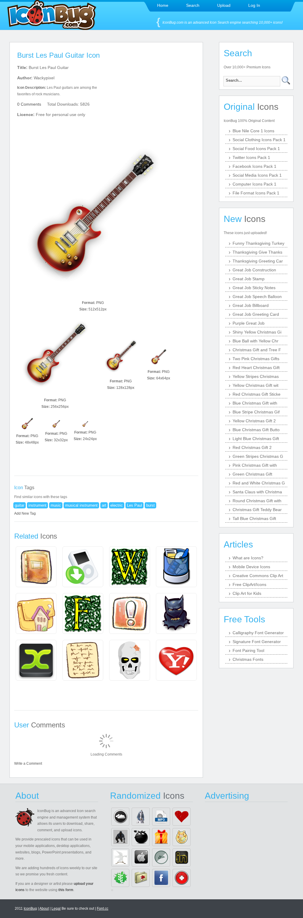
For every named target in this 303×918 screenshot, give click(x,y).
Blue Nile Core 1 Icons (253, 130)
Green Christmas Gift (252, 474)
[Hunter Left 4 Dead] (120, 837)
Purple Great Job (249, 323)
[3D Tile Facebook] (161, 878)
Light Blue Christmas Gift (256, 438)
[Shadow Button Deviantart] (161, 857)
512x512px (97, 309)
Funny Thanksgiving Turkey (258, 243)
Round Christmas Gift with (257, 500)
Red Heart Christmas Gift (256, 367)
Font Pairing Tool (248, 650)
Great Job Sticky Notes (254, 287)
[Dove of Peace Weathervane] (120, 857)
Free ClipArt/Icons (249, 584)
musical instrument (81, 505)
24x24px (90, 439)
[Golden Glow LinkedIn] (181, 857)
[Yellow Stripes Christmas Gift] (161, 837)
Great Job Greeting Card (256, 314)
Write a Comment (28, 763)
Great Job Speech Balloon (257, 296)
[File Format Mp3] (161, 817)
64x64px (163, 378)
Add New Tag (25, 513)
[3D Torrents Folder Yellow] (141, 878)
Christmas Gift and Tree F (257, 349)
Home (162, 5)
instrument (37, 505)
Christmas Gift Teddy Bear (257, 509)
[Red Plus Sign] (181, 878)
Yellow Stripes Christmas (256, 376)
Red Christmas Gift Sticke (257, 394)
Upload (224, 5)
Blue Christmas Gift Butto (256, 429)
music (56, 505)
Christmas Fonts (248, 659)
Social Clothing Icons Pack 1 (259, 139)
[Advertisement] (156, 101)
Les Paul (134, 505)
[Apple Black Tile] (141, 857)
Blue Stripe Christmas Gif (256, 412)
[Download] (93, 222)
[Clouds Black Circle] (120, 817)
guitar (19, 505)
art (104, 505)
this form (65, 890)
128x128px (125, 388)
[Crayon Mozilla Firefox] (181, 837)
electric (116, 505)
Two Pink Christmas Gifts (256, 358)
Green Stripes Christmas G (258, 456)
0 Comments (29, 104)
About (44, 908)
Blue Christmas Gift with (255, 403)
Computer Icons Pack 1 (254, 184)
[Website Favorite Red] (181, 817)
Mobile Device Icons (251, 566)
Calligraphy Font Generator (258, 632)
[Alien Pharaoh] (141, 817)
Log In (254, 5)
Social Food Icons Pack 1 (256, 148)
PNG (100, 303)
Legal (56, 908)
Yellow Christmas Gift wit (255, 385)
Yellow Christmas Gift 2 (254, 420)
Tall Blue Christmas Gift (254, 518)
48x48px (32, 442)
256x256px (60, 407)
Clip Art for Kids (247, 593)
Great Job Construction (254, 270)
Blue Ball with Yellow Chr (255, 341)
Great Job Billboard (251, 305)
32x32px (61, 440)
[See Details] (36, 567)
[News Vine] (120, 878)
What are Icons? (248, 557)
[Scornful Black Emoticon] (141, 837)
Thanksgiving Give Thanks (257, 252)
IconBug (30, 908)
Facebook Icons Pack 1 (254, 166)
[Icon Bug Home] (51, 28)
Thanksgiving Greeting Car (258, 261)
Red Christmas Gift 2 (252, 447)
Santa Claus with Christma (257, 491)
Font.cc (102, 908)
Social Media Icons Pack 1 (257, 175)
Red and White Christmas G (259, 483)
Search (192, 5)
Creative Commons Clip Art (258, 575)
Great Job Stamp (249, 278)
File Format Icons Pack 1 (256, 193)
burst (150, 505)
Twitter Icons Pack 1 (251, 157)
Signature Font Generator (257, 641)
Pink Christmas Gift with (255, 465)
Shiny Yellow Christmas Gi (257, 332)
